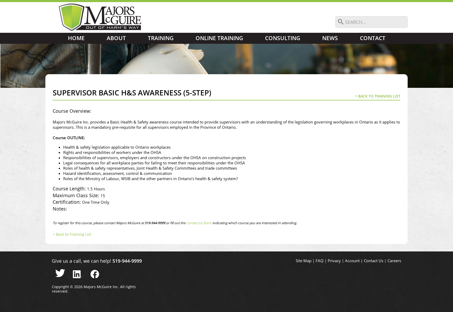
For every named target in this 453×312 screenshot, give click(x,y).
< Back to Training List (377, 96)
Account (352, 260)
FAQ (319, 260)
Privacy (334, 260)
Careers (394, 260)
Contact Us (373, 260)
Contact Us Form (199, 223)
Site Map (303, 260)
